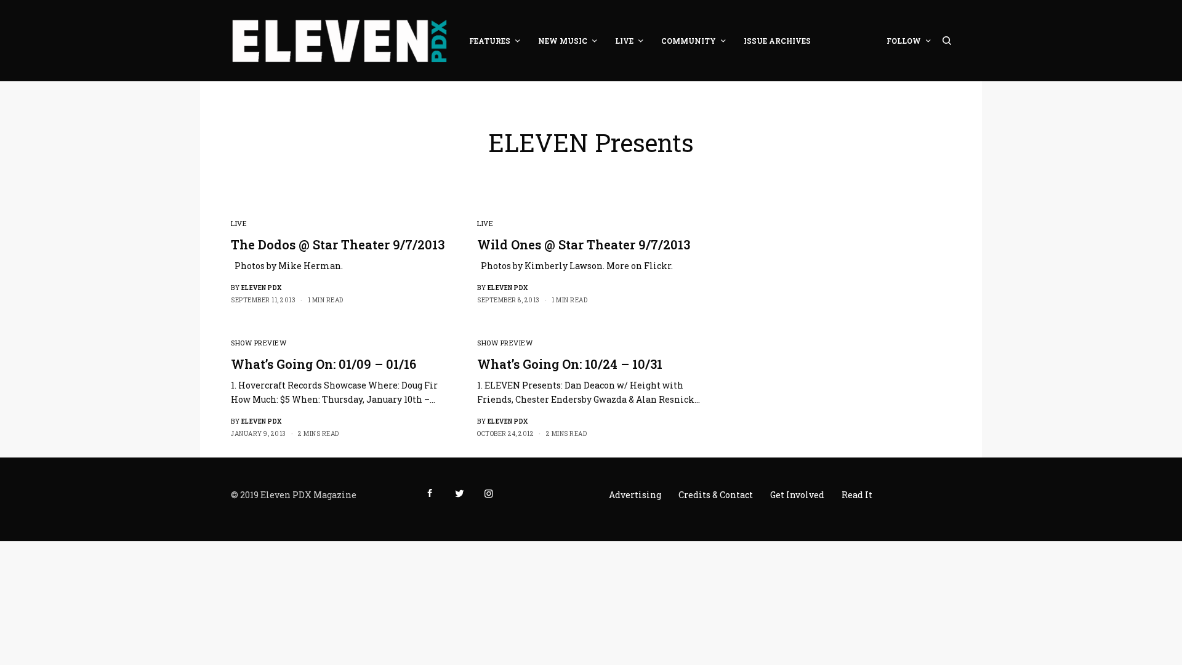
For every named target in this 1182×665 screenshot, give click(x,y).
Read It (857, 495)
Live (239, 223)
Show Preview (259, 342)
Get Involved (797, 495)
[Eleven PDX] (339, 40)
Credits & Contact (715, 495)
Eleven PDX (261, 288)
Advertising (635, 495)
